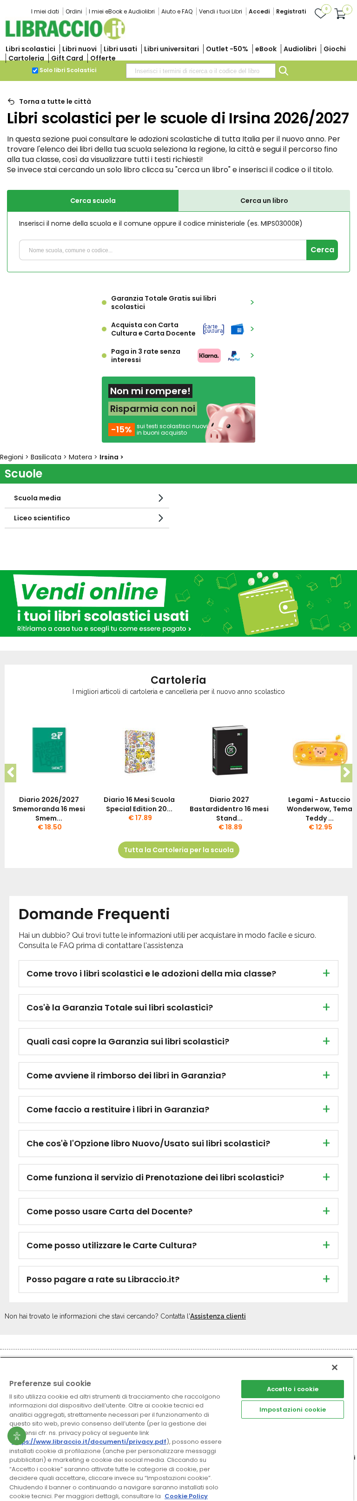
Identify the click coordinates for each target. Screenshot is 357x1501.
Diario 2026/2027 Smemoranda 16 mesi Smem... (49, 809)
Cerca (322, 249)
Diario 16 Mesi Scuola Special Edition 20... (139, 804)
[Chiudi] (334, 1367)
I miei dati (45, 11)
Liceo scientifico (42, 518)
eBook (266, 49)
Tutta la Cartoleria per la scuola (179, 850)
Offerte (103, 58)
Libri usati (120, 49)
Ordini (74, 11)
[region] (176, 1429)
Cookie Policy (186, 1496)
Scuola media (37, 498)
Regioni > (15, 457)
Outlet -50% (227, 49)
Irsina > (111, 457)
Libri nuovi (79, 49)
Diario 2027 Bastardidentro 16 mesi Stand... (229, 809)
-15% (121, 429)
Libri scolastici (30, 49)
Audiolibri (300, 49)
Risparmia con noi (152, 409)
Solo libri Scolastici (68, 70)
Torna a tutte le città (55, 101)
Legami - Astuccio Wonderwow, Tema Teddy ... (319, 809)
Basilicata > (50, 457)
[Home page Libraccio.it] (65, 37)
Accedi (259, 11)
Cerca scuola (93, 200)
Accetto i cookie (293, 1389)
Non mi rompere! (150, 391)
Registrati (291, 11)
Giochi (335, 49)
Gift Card (67, 58)
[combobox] (201, 70)
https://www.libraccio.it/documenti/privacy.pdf (89, 1441)
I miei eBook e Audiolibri (122, 11)
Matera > (84, 457)
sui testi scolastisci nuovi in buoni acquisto (172, 429)
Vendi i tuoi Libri (220, 11)
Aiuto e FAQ (176, 11)
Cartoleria (26, 58)
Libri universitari (171, 49)
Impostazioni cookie (292, 1409)
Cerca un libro (264, 200)
